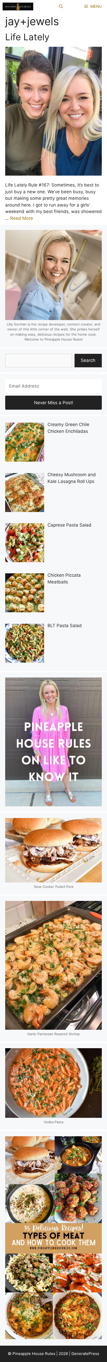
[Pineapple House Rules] (18, 6)
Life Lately (27, 36)
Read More (21, 218)
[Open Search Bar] (60, 6)
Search (88, 360)
